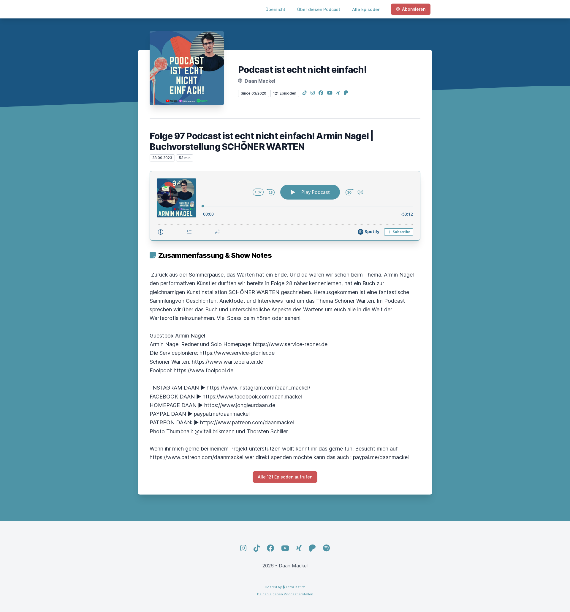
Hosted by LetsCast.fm (285, 587)
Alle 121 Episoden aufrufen (285, 476)
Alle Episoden (366, 9)
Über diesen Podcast (318, 9)
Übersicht (275, 9)
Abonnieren (413, 9)
